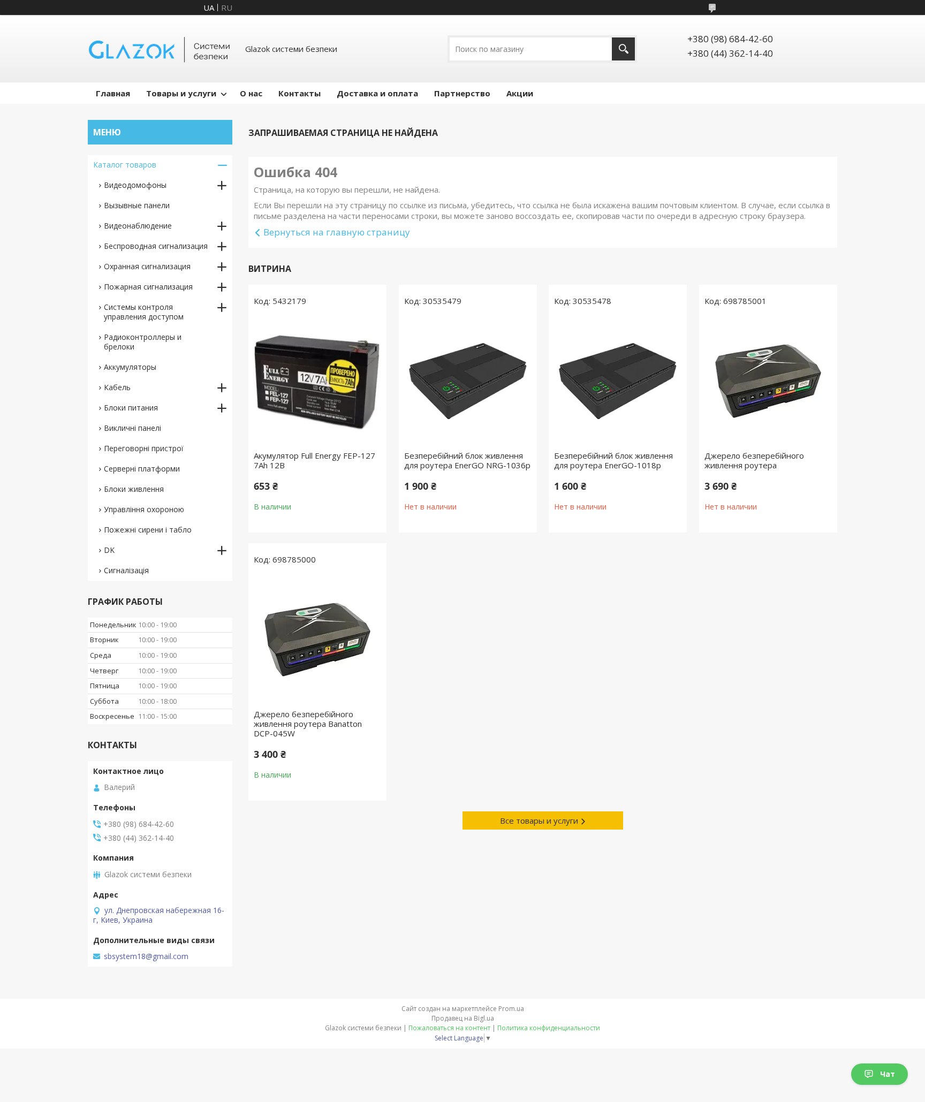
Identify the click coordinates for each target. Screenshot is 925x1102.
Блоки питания (131, 407)
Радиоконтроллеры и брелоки (142, 342)
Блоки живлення (134, 489)
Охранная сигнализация (147, 266)
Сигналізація (126, 570)
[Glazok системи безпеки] (160, 48)
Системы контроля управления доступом (144, 312)
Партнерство (462, 93)
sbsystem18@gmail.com (146, 956)
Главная (113, 93)
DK (109, 550)
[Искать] (623, 48)
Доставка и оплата (377, 93)
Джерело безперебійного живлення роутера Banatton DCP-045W (308, 723)
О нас (251, 93)
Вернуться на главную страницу (336, 232)
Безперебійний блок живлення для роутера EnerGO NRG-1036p (467, 460)
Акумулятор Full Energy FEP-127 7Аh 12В (314, 460)
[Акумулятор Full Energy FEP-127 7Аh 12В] (317, 381)
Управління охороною (144, 509)
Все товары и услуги (539, 820)
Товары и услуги (181, 93)
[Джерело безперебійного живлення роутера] (768, 381)
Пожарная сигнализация (148, 287)
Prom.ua (511, 1008)
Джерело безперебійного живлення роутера (754, 460)
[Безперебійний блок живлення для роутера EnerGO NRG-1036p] (468, 381)
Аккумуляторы (130, 367)
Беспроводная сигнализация (156, 246)
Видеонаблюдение (138, 226)
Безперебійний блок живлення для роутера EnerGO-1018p (613, 460)
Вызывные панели (137, 205)
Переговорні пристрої (144, 448)
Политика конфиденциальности (548, 1027)
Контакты (299, 93)
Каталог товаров (124, 164)
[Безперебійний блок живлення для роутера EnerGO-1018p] (617, 381)
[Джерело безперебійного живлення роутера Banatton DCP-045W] (317, 639)
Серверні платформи (142, 468)
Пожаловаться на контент (449, 1027)
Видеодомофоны (135, 185)
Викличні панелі (132, 428)
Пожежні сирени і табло (148, 530)
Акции (519, 93)
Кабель (117, 387)
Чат (887, 1074)
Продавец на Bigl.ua (462, 1018)
